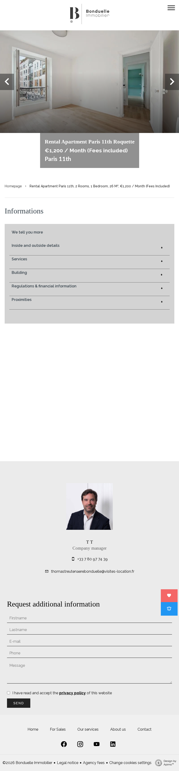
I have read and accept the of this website (62, 693)
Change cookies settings (130, 763)
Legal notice (67, 763)
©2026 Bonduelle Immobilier (27, 763)
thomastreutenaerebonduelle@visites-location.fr (92, 571)
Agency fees (94, 763)
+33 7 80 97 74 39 (92, 559)
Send (18, 703)
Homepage (13, 186)
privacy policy (72, 693)
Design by (170, 762)
